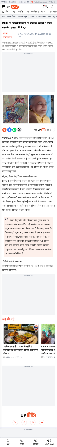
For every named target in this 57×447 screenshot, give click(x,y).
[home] (28, 414)
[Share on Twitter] (19, 129)
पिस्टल (43, 197)
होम (7, 12)
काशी (10, 266)
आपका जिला (11, 16)
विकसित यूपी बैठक (37, 12)
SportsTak (21, 2)
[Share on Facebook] (9, 129)
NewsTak (12, 2)
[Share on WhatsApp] (14, 129)
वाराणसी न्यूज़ (22, 16)
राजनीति (19, 12)
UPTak (4, 2)
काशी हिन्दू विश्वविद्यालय (37, 138)
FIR (34, 167)
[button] (21, 342)
